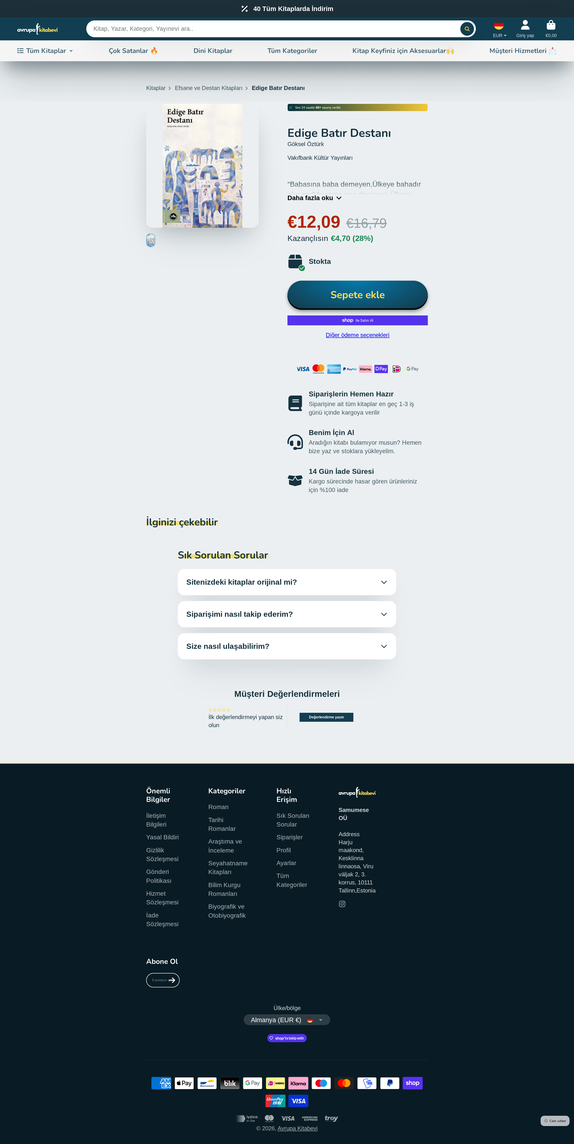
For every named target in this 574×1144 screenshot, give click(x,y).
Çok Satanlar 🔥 (133, 50)
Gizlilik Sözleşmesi (162, 854)
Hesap (525, 29)
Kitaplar (156, 88)
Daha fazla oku (310, 197)
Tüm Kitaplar (46, 50)
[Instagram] (342, 904)
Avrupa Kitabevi (298, 1128)
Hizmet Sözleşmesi (162, 898)
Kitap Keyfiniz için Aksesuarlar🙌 (403, 50)
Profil (283, 850)
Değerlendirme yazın (326, 717)
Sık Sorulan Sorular (292, 820)
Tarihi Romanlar (222, 824)
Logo (37, 28)
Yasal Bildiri (162, 837)
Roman (218, 806)
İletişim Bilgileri (156, 820)
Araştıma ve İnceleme (225, 846)
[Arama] (467, 29)
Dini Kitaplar (213, 50)
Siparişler (289, 837)
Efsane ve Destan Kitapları (209, 88)
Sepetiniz (551, 29)
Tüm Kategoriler (292, 50)
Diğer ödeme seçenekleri (357, 335)
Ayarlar (286, 863)
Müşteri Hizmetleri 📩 (523, 50)
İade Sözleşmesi (162, 919)
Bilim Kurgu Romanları (224, 889)
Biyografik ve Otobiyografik (227, 911)
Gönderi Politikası (159, 876)
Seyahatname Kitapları (228, 867)
